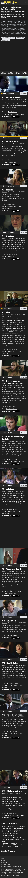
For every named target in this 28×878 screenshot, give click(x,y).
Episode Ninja (17, 866)
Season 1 (4, 99)
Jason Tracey (20, 114)
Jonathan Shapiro (11, 256)
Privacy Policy (5, 864)
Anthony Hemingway (14, 591)
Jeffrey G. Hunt (13, 635)
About (3, 860)
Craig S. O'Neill (10, 114)
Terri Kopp (21, 461)
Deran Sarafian (12, 731)
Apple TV (15, 116)
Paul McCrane (12, 112)
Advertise (4, 862)
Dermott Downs (13, 683)
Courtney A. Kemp (12, 461)
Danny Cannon (12, 160)
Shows (3, 858)
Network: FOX (20, 37)
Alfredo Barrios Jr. (11, 162)
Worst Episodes (10, 73)
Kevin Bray (11, 204)
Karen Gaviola (12, 459)
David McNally (12, 254)
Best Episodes (3, 73)
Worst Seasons (24, 73)
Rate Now (24, 93)
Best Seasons (17, 73)
